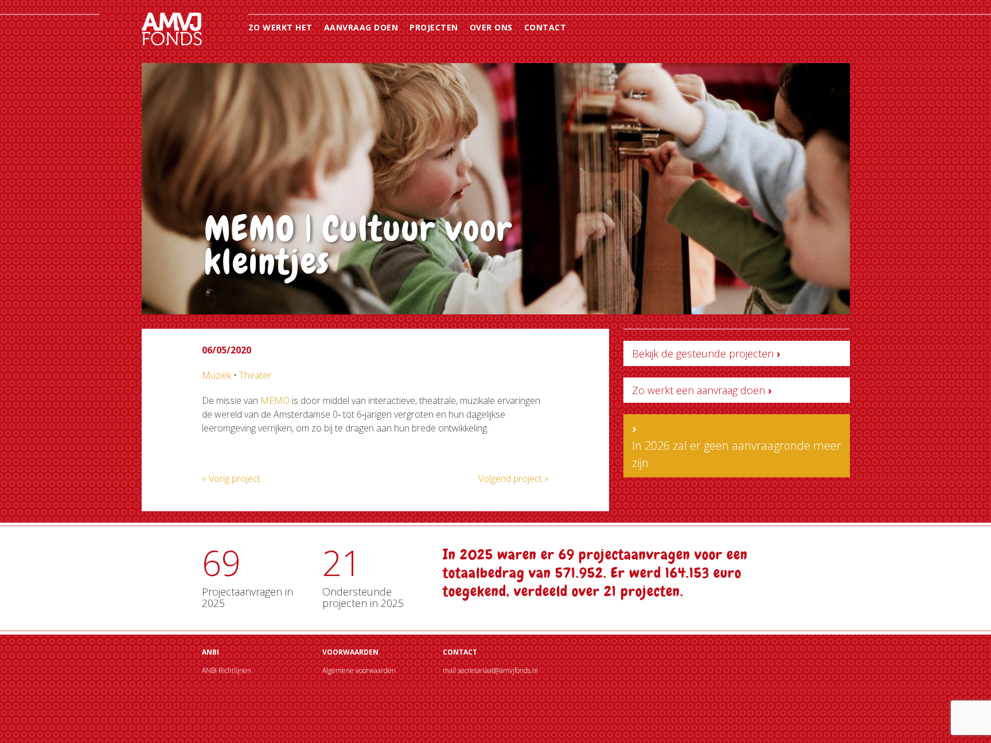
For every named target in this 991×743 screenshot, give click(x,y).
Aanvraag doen (361, 27)
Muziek (216, 375)
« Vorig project (231, 478)
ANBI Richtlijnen (226, 670)
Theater (255, 375)
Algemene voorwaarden (359, 670)
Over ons (491, 27)
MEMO (275, 400)
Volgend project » (513, 478)
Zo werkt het (280, 27)
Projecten (433, 27)
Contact (545, 27)
